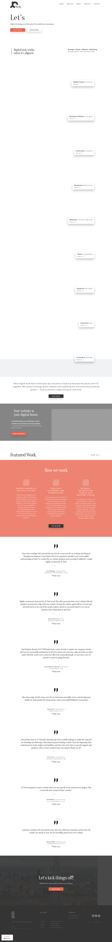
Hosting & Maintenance (56, 927)
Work (62, 4)
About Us (42, 925)
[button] (7, 937)
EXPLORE (104, 452)
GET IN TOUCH (17, 30)
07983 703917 (75, 918)
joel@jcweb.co (75, 915)
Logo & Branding (106, 461)
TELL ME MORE (56, 526)
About (78, 4)
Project (76, 84)
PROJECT (72, 118)
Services (70, 4)
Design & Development (56, 921)
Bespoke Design (107, 455)
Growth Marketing (55, 925)
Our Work (42, 921)
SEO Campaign (107, 463)
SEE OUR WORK (34, 30)
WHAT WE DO (56, 396)
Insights (87, 4)
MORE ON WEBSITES (19, 433)
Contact (97, 4)
